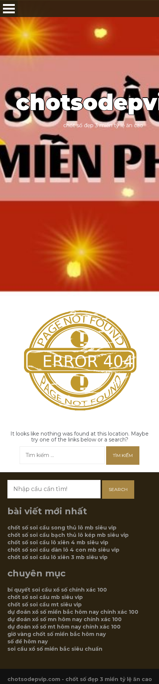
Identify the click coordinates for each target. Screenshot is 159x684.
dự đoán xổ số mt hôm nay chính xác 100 (64, 626)
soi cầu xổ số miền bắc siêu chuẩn (54, 649)
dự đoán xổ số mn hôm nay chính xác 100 (64, 619)
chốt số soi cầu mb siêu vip (45, 597)
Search (118, 489)
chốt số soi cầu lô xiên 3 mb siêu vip (57, 557)
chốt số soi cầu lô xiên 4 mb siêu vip (57, 542)
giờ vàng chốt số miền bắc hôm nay (56, 634)
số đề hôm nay (27, 641)
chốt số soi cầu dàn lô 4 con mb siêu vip (63, 549)
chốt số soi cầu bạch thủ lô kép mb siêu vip (68, 535)
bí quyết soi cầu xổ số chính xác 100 (57, 589)
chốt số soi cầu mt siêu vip (44, 604)
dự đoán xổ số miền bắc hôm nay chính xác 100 (72, 612)
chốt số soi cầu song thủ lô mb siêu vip (61, 527)
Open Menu (9, 8)
